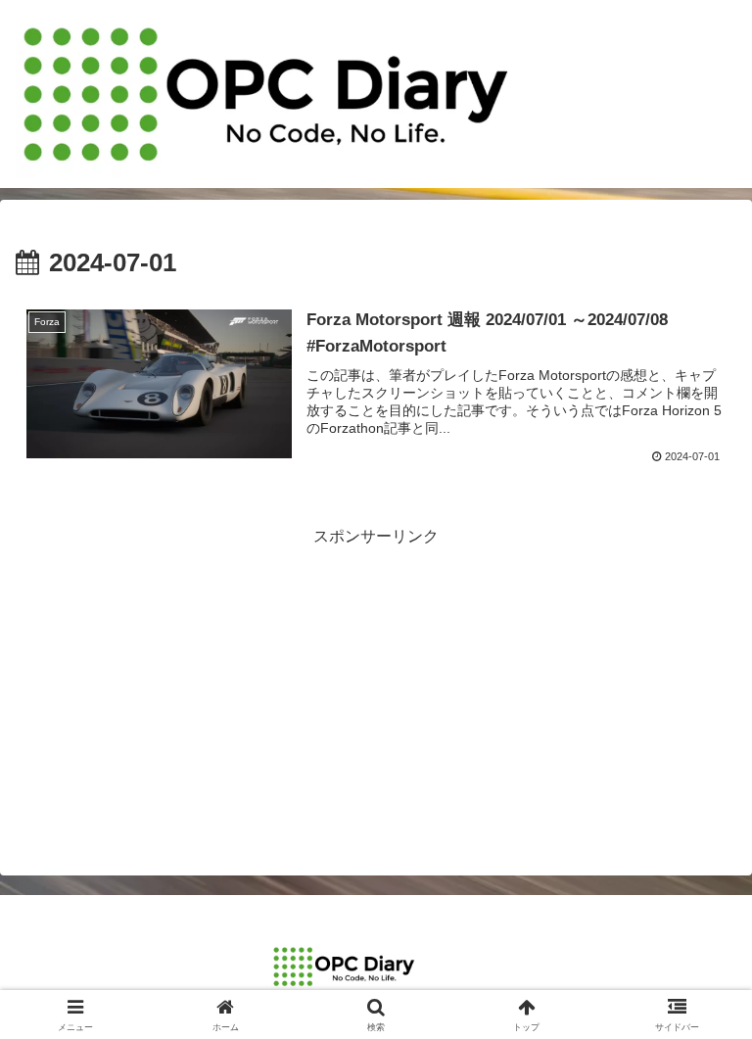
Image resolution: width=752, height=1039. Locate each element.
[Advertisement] (376, 687)
